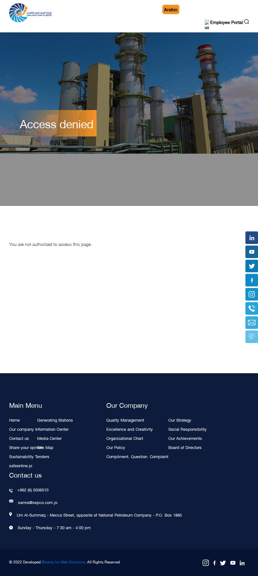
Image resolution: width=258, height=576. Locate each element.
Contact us (19, 438)
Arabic (171, 9)
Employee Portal (226, 23)
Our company (21, 429)
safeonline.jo (20, 465)
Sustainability (21, 456)
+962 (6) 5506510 (32, 489)
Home (14, 420)
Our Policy (115, 447)
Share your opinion (26, 447)
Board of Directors (185, 447)
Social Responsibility (187, 429)
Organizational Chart (124, 438)
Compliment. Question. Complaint (137, 456)
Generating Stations (55, 420)
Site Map (45, 447)
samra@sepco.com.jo (37, 502)
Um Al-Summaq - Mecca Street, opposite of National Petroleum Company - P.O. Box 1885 (99, 515)
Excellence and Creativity (129, 429)
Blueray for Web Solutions (63, 562)
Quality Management (125, 420)
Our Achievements (185, 438)
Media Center (49, 438)
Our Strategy (179, 420)
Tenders (42, 456)
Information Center (52, 429)
